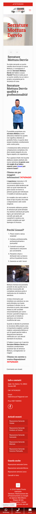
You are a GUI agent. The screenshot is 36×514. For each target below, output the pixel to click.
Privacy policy (15, 502)
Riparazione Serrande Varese (16, 422)
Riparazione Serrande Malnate (16, 443)
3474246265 (18, 4)
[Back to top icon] (18, 485)
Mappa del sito (18, 500)
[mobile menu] (30, 10)
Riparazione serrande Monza (18, 468)
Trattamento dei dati (21, 504)
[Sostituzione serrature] (18, 10)
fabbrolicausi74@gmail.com (18, 397)
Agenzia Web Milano (19, 498)
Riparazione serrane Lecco (17, 472)
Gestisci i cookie (8, 505)
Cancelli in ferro (13, 475)
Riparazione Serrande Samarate (16, 436)
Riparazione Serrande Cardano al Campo (16, 429)
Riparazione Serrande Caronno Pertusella (16, 450)
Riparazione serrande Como (17, 464)
